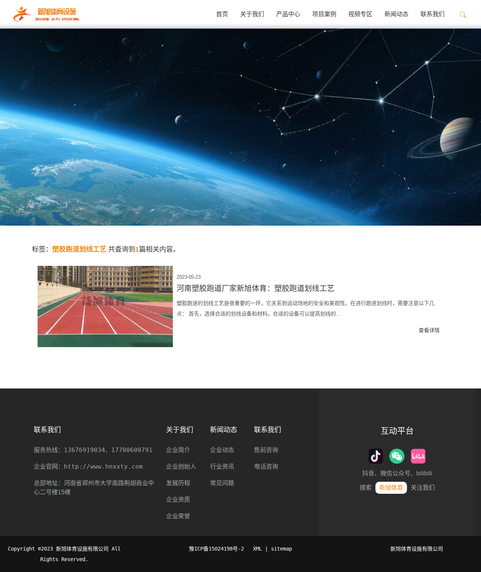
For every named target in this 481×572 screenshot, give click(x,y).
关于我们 (252, 14)
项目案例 (324, 14)
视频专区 (360, 14)
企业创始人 (181, 466)
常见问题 (222, 483)
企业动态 (222, 450)
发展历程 (178, 483)
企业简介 (178, 450)
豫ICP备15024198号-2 (216, 549)
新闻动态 (396, 14)
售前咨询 (266, 450)
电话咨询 (266, 466)
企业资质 (178, 499)
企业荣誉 (178, 516)
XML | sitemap (272, 549)
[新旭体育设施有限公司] (46, 14)
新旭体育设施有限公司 (416, 549)
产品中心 (288, 14)
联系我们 (432, 14)
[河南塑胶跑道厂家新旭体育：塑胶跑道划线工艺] (105, 306)
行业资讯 (222, 466)
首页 (222, 14)
